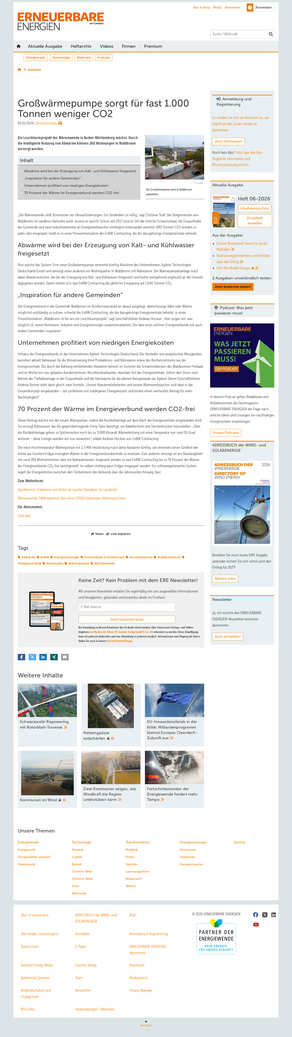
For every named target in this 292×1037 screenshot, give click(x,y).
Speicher (132, 864)
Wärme (131, 886)
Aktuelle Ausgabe (45, 46)
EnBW (44, 557)
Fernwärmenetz (140, 557)
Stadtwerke (187, 857)
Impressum (137, 965)
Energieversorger (67, 557)
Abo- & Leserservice (35, 915)
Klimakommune (169, 557)
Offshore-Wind (82, 878)
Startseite (18, 46)
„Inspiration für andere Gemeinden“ (52, 178)
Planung (77, 849)
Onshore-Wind (82, 871)
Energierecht (26, 849)
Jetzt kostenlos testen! (233, 287)
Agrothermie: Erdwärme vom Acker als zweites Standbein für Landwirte (67, 489)
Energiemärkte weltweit (34, 857)
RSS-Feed (27, 1009)
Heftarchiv (81, 46)
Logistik (77, 857)
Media (217, 7)
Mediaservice (138, 978)
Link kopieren (121, 534)
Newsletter (232, 7)
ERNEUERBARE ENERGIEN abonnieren (147, 949)
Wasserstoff (134, 878)
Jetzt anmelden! (228, 636)
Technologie (61, 57)
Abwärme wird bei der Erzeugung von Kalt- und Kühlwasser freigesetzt (80, 171)
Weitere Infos (225, 578)
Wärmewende (104, 563)
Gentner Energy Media (37, 965)
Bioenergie (79, 893)
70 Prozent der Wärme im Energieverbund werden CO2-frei (71, 193)
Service (239, 842)
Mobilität (132, 849)
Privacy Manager (140, 990)
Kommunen (54, 563)
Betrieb (77, 864)
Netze (130, 857)
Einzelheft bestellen (255, 220)
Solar (75, 886)
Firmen (129, 46)
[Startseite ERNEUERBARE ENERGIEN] (148, 21)
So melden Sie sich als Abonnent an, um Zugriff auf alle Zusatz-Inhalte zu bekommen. (240, 124)
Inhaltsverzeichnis (254, 208)
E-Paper (80, 946)
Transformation (138, 842)
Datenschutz (29, 946)
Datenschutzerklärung (120, 641)
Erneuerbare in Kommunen (104, 557)
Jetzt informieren (228, 141)
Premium (153, 46)
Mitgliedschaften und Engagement (36, 993)
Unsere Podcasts (225, 432)
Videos (106, 46)
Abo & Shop (201, 7)
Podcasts (103, 57)
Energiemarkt (36, 57)
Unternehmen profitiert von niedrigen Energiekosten (66, 185)
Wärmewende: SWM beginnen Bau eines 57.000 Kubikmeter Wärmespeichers (71, 498)
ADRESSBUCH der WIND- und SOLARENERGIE (96, 918)
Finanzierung (26, 864)
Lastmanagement (137, 871)
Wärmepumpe (79, 563)
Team (79, 978)
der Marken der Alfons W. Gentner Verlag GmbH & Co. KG (121, 632)
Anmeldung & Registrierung (148, 934)
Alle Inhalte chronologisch (40, 934)
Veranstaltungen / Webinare (94, 1009)
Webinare (84, 57)
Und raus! (24, 516)
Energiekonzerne (191, 864)
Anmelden (82, 934)
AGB (132, 915)
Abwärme (28, 557)
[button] (153, 46)
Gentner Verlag (85, 965)
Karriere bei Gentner (35, 978)
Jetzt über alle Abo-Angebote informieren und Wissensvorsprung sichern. (237, 158)
